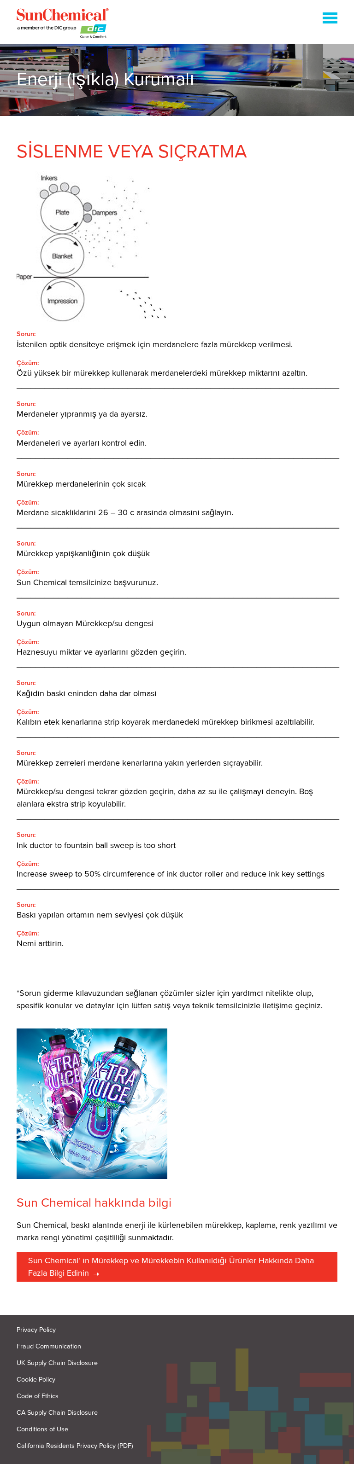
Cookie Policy (36, 1379)
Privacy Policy (36, 1330)
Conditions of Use (42, 1429)
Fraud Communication (49, 1346)
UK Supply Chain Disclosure (57, 1363)
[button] (330, 19)
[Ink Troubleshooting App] (63, 24)
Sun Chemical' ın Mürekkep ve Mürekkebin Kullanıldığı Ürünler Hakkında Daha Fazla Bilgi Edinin (171, 1266)
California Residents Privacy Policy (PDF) (75, 1446)
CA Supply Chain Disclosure (57, 1413)
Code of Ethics (38, 1396)
